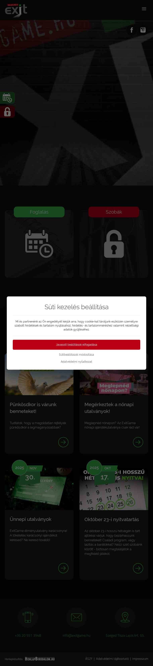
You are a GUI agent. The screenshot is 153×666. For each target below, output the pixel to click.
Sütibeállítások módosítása (76, 354)
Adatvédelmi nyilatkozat (76, 361)
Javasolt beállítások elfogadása (76, 344)
